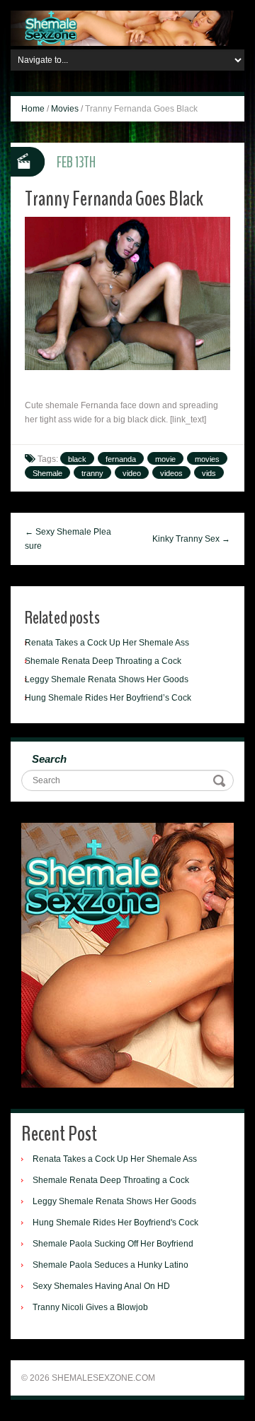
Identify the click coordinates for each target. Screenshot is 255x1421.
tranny (92, 473)
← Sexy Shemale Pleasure (68, 539)
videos (171, 473)
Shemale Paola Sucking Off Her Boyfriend (113, 1244)
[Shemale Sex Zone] (127, 27)
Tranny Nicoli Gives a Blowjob (90, 1307)
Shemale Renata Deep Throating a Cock (103, 661)
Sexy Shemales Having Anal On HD (101, 1286)
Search (49, 759)
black (77, 459)
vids (209, 473)
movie (165, 459)
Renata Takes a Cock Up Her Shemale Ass (107, 643)
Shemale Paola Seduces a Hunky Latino (110, 1265)
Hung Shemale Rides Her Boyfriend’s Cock (108, 698)
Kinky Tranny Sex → (191, 539)
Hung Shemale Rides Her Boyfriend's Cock (115, 1222)
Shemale (47, 473)
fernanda (121, 459)
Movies (65, 109)
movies (207, 459)
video (132, 473)
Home (33, 109)
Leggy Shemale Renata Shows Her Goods (106, 679)
